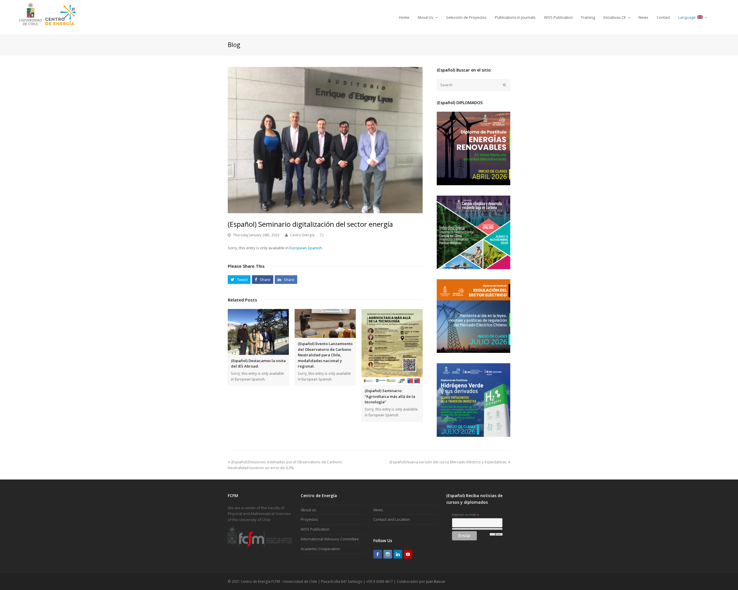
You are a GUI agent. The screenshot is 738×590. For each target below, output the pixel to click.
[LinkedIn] (398, 554)
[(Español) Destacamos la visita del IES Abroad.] (258, 332)
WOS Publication (315, 529)
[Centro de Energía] (47, 17)
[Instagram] (387, 554)
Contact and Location (391, 519)
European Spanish (305, 247)
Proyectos (309, 519)
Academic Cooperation (320, 548)
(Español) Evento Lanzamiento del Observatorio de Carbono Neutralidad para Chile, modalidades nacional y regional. (325, 355)
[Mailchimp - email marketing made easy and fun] (496, 534)
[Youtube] (408, 554)
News (378, 509)
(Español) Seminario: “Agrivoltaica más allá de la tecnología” (390, 396)
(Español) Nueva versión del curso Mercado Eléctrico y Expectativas (448, 461)
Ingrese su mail (465, 515)
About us (308, 509)
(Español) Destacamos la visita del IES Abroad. (258, 363)
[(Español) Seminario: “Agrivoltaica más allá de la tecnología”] (392, 347)
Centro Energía (302, 235)
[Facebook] (377, 554)
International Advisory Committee (330, 539)
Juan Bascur (435, 581)
